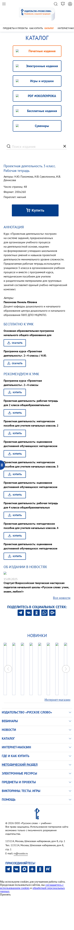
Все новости (61, 598)
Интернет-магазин (57, 700)
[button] (65, 668)
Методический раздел (20, 765)
